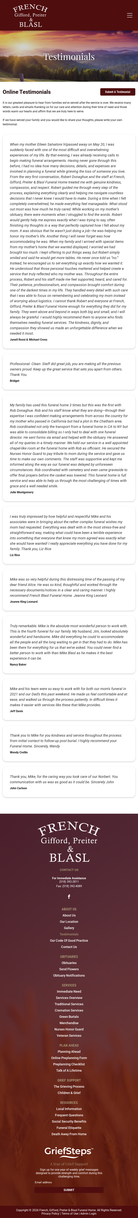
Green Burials (69, 1017)
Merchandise (69, 1023)
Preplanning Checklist (69, 1064)
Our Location (69, 921)
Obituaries (69, 963)
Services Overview (69, 998)
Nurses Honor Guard (69, 1029)
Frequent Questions (69, 1115)
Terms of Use (69, 1213)
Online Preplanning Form (69, 1058)
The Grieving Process (69, 1086)
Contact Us (69, 947)
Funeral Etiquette (69, 1128)
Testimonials (69, 934)
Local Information (69, 1109)
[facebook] (69, 897)
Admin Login (88, 1213)
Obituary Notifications (69, 975)
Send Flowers (69, 969)
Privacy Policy (50, 1213)
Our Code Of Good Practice (69, 940)
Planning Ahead (69, 1051)
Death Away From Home (69, 1134)
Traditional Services (69, 1004)
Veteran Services (69, 1035)
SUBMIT (69, 1190)
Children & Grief (69, 1093)
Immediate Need (69, 991)
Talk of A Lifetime (69, 1070)
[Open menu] (129, 15)
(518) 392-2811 (69, 881)
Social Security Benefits (69, 1121)
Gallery (69, 928)
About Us (69, 915)
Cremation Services (69, 1010)
